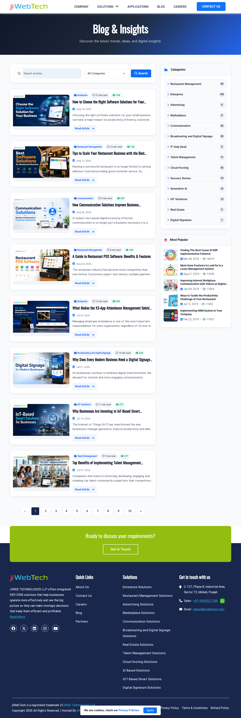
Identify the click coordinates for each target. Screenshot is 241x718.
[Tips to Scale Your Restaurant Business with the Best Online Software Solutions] (41, 162)
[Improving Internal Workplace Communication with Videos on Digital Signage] (171, 285)
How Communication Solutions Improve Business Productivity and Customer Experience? (105, 205)
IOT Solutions (84, 404)
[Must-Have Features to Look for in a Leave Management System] (171, 270)
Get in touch (121, 549)
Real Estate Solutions (138, 644)
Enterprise (82, 95)
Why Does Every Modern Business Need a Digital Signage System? (111, 360)
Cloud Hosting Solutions (140, 662)
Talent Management (87, 456)
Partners (82, 621)
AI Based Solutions (136, 670)
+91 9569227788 (205, 601)
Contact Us (84, 596)
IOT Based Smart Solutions (142, 679)
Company (81, 6)
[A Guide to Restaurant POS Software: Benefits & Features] (41, 265)
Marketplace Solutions (139, 613)
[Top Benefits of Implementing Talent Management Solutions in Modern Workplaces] (41, 471)
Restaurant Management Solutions (147, 596)
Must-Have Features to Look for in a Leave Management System (201, 267)
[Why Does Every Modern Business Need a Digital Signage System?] (41, 368)
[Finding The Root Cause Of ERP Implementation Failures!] (171, 255)
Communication (85, 198)
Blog (161, 6)
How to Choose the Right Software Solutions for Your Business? (108, 102)
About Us (82, 587)
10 (129, 511)
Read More (17, 617)
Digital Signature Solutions (142, 687)
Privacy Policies (128, 710)
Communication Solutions (141, 621)
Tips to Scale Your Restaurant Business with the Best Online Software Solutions (108, 154)
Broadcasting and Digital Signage (94, 352)
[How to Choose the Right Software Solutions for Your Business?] (41, 110)
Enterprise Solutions (137, 587)
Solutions (105, 6)
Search (143, 73)
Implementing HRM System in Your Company (201, 312)
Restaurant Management (89, 146)
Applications (138, 6)
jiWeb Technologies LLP (79, 705)
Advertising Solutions (138, 604)
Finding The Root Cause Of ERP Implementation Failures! (199, 252)
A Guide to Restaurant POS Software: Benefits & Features (111, 257)
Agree (150, 710)
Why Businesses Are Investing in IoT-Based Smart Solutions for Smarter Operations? (106, 412)
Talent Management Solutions (144, 653)
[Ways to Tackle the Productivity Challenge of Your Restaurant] (171, 300)
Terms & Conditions (195, 708)
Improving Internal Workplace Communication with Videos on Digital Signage (203, 282)
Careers (180, 6)
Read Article (82, 128)
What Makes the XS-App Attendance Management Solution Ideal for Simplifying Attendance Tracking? (112, 308)
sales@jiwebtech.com (208, 609)
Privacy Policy (169, 708)
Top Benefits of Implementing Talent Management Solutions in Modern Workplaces (106, 463)
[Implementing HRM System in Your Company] (171, 315)
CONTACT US (211, 6)
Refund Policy (219, 708)
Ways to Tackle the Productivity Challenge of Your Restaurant (199, 297)
